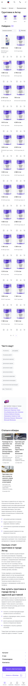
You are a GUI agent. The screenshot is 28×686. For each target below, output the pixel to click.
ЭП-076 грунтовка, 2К (19, 150)
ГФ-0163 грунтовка (5, 324)
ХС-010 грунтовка (18, 51)
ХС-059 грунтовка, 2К (6, 100)
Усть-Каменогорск (9, 412)
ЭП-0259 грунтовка (5, 200)
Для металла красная (8, 359)
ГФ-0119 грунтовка (18, 324)
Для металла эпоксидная (9, 380)
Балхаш (17, 414)
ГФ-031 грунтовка (5, 125)
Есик (19, 416)
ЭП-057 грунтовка (5, 175)
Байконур (12, 414)
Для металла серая (7, 367)
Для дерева (15, 350)
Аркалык (20, 412)
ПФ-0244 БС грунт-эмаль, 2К (7, 151)
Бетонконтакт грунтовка (20, 100)
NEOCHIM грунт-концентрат (5, 51)
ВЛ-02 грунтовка (18, 75)
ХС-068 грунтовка (5, 249)
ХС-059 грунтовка (18, 249)
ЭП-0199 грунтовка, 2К (19, 224)
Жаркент (12, 418)
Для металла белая (7, 372)
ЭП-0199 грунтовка (5, 224)
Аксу (16, 412)
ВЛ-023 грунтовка (18, 125)
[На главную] (8, 2)
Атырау (15, 408)
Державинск (7, 416)
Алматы (6, 408)
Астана (11, 408)
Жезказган (19, 418)
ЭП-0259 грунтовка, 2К (19, 200)
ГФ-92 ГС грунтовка (5, 299)
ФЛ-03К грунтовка (5, 75)
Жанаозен (7, 418)
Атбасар (6, 414)
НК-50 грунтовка (18, 274)
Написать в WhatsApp (12, 675)
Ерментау (14, 416)
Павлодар (13, 410)
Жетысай (6, 420)
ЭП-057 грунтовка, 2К (19, 175)
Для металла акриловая (9, 376)
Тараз (18, 410)
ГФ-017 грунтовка (18, 299)
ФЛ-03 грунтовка (5, 274)
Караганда (7, 410)
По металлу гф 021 (7, 355)
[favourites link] (17, 683)
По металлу (6, 350)
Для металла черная (8, 363)
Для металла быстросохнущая (10, 384)
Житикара (13, 420)
